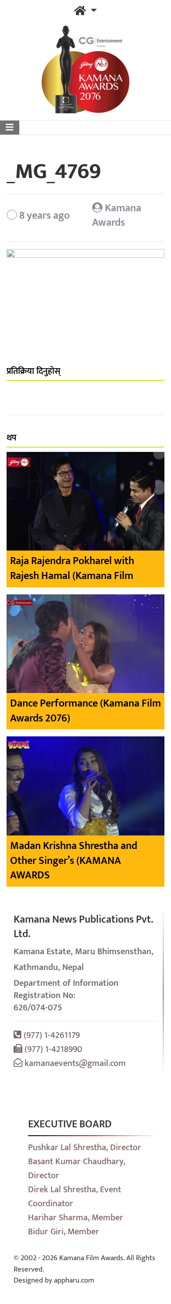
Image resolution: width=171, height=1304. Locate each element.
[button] (85, 11)
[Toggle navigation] (9, 128)
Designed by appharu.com (54, 1280)
